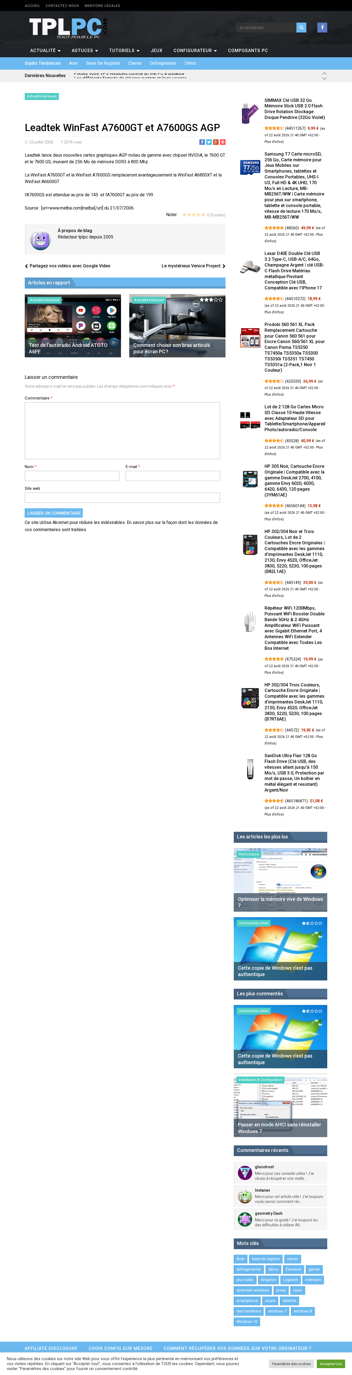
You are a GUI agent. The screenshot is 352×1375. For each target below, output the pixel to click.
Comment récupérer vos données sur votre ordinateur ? (237, 1348)
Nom (31, 466)
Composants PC (248, 50)
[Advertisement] (89, 112)
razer (297, 1290)
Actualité (43, 50)
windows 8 (303, 1311)
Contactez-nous (62, 6)
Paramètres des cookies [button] (291, 1364)
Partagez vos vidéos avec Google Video (70, 265)
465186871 (296, 801)
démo (190, 63)
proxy (281, 1290)
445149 (293, 582)
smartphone (247, 1300)
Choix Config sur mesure (121, 1348)
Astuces (82, 50)
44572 (292, 730)
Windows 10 (247, 1321)
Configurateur (193, 50)
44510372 (295, 299)
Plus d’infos (274, 142)
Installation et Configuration (260, 1080)
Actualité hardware (42, 96)
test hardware (249, 1311)
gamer (314, 1269)
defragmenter (163, 63)
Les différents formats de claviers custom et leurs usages (130, 75)
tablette (289, 1300)
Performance (249, 854)
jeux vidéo (245, 1280)
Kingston (268, 1280)
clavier (135, 63)
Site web (32, 488)
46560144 (295, 506)
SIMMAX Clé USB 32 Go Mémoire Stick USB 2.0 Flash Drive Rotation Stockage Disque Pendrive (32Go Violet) (295, 109)
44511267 (295, 128)
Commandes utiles (253, 923)
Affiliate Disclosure (51, 1348)
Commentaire (39, 398)
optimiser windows (253, 1290)
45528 (292, 441)
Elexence (293, 1269)
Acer (73, 63)
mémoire (313, 1280)
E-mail (133, 466)
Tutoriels (122, 50)
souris (270, 1300)
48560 (292, 228)
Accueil (32, 6)
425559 (293, 381)
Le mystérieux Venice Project (191, 265)
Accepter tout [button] (331, 1364)
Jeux (157, 50)
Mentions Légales (102, 6)
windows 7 (277, 1311)
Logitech (290, 1280)
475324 (293, 659)
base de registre (103, 63)
